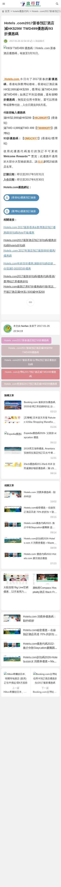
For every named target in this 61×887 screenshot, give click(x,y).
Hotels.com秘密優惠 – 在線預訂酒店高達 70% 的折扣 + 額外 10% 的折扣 (40, 511)
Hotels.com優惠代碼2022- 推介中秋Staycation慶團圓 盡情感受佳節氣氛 (39, 527)
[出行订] (30, 3)
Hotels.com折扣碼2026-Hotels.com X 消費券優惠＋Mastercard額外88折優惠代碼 (40, 542)
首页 (7, 11)
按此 (40, 161)
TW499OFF (44, 128)
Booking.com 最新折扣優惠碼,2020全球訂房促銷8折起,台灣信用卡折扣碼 (40, 406)
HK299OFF (41, 117)
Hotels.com (11, 79)
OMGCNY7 (31, 138)
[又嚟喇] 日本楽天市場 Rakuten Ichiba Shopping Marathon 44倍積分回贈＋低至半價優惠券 (40, 421)
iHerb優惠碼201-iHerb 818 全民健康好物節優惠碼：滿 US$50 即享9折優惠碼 (39, 468)
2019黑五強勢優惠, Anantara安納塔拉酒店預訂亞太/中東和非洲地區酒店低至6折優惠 (39, 452)
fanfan (25, 326)
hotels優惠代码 (21, 11)
